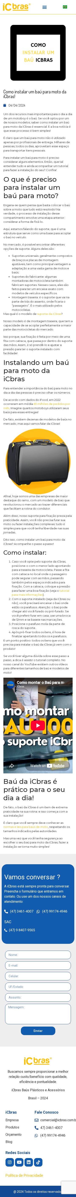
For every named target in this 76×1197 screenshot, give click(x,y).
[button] (44, 7)
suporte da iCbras (49, 314)
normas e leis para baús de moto (25, 826)
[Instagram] (9, 1162)
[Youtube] (19, 1162)
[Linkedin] (28, 1162)
